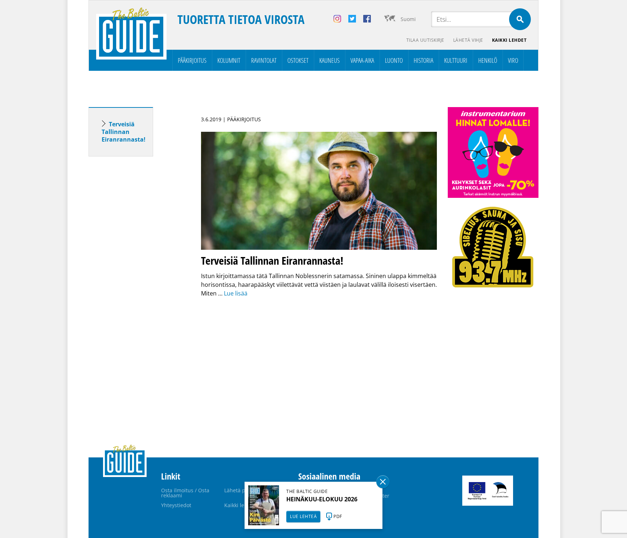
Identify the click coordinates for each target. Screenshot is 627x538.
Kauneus (329, 60)
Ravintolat (263, 60)
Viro (513, 60)
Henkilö (487, 60)
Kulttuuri (455, 60)
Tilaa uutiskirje (425, 40)
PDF (337, 516)
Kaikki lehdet (509, 40)
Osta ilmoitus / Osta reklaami (185, 493)
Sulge (382, 481)
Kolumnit (228, 60)
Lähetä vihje (468, 40)
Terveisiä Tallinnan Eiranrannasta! (124, 131)
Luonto (394, 60)
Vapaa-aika (362, 60)
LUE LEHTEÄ (303, 516)
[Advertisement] (134, 276)
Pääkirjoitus (192, 60)
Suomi (408, 19)
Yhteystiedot (176, 505)
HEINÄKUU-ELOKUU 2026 (321, 499)
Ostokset (297, 60)
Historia (423, 60)
